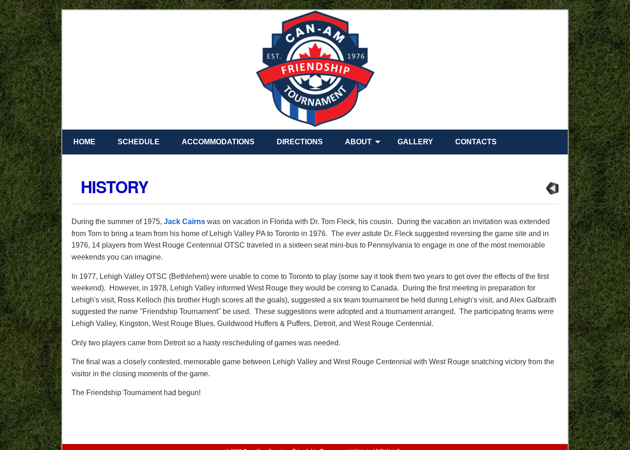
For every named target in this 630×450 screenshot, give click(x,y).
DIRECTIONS (300, 142)
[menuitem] (82, 142)
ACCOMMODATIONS (218, 142)
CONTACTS (476, 142)
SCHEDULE (139, 142)
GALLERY (415, 142)
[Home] (315, 70)
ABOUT (358, 142)
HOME (84, 142)
